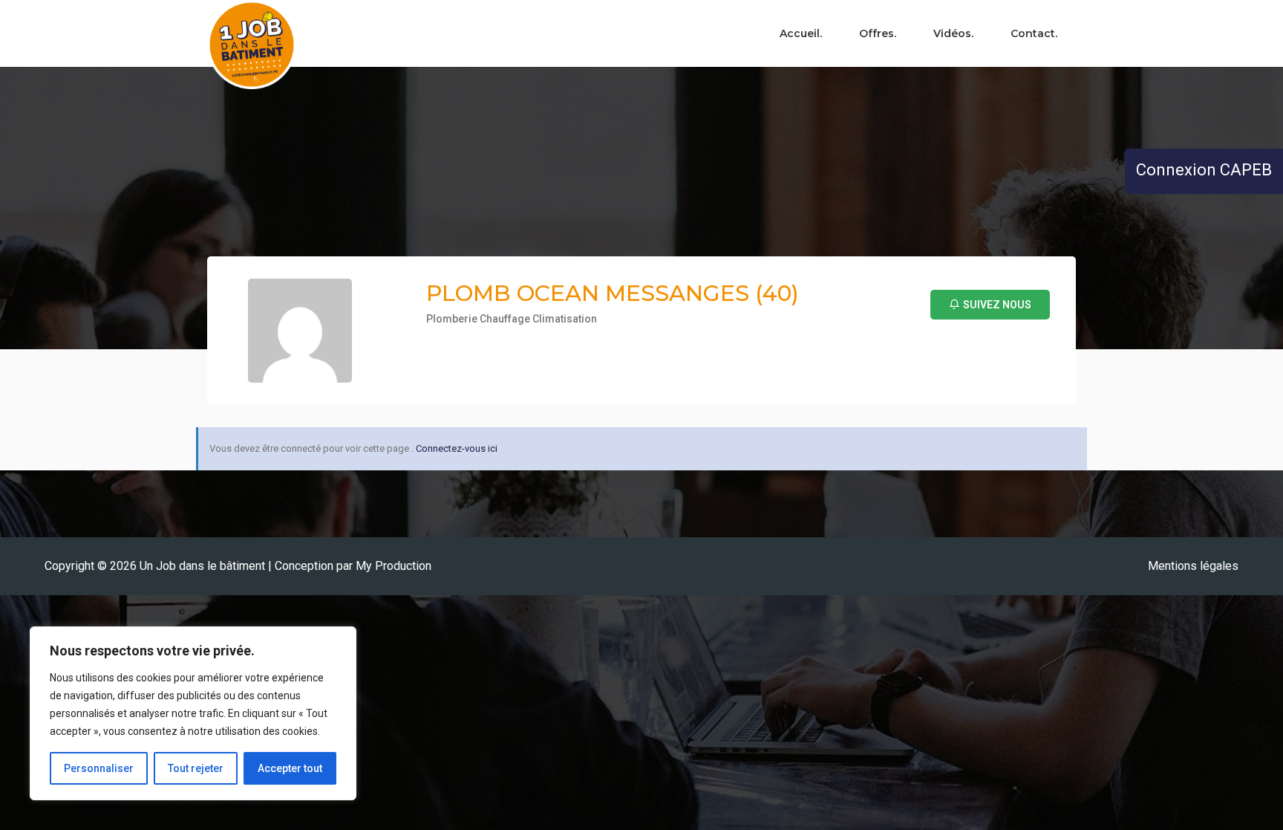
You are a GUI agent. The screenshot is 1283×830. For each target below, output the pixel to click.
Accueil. (801, 33)
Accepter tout (290, 768)
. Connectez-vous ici (454, 448)
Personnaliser (99, 768)
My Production (393, 566)
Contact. (1034, 33)
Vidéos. (953, 33)
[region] (193, 713)
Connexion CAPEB (1204, 170)
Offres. (877, 33)
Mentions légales (1193, 566)
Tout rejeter (195, 768)
